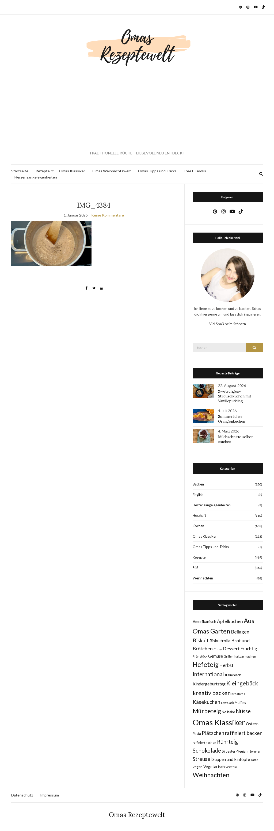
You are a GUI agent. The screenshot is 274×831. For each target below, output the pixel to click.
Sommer (255, 751)
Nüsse (243, 711)
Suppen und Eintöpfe (231, 759)
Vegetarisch (214, 766)
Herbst (226, 665)
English (198, 494)
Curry (218, 649)
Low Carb (227, 702)
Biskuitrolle (220, 640)
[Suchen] (254, 347)
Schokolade (207, 750)
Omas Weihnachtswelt (111, 171)
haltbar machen (245, 656)
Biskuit (201, 640)
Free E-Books (195, 171)
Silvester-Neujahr (235, 751)
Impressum (49, 795)
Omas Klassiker (72, 171)
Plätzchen (213, 733)
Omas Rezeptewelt (137, 815)
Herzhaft (199, 515)
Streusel (202, 759)
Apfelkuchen (230, 621)
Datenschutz (22, 795)
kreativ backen (212, 692)
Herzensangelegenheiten (35, 177)
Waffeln (231, 767)
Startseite (19, 171)
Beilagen (240, 632)
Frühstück (200, 656)
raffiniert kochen (204, 742)
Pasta (197, 734)
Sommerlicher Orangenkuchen (231, 419)
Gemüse (215, 656)
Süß (196, 568)
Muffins (240, 703)
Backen (198, 484)
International (208, 674)
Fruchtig (249, 648)
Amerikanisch (204, 621)
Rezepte (43, 171)
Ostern (252, 723)
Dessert (231, 648)
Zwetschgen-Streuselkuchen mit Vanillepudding (234, 396)
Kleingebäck (242, 683)
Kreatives (238, 694)
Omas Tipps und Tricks (157, 171)
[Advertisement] (137, 108)
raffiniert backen (243, 733)
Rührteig (227, 741)
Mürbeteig (207, 711)
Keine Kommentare (107, 215)
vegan (198, 767)
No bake (228, 712)
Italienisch (233, 675)
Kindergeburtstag (209, 683)
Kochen (198, 526)
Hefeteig (206, 664)
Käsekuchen (206, 702)
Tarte (254, 760)
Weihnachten (203, 578)
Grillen (229, 656)
